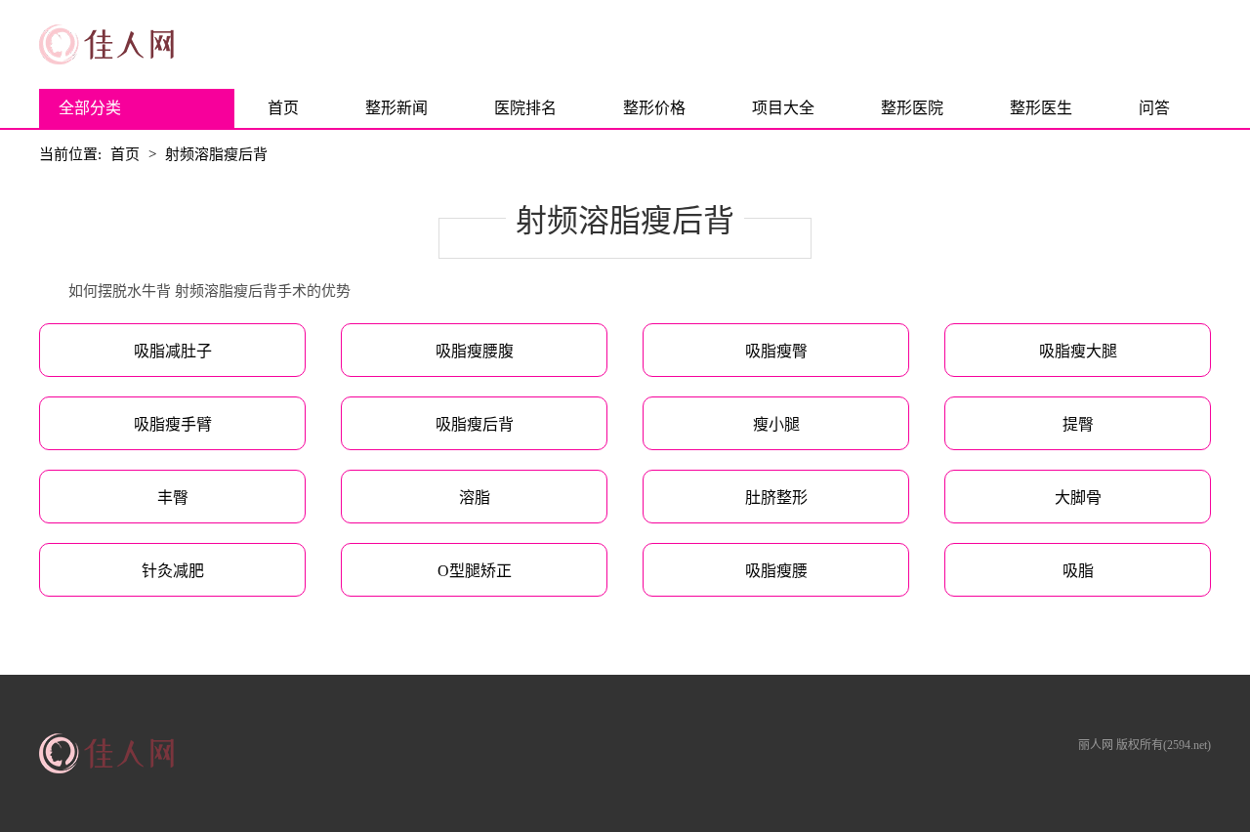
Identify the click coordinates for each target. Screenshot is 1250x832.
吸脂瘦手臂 (173, 424)
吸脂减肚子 (173, 351)
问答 (1154, 108)
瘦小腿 (776, 424)
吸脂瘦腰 (776, 570)
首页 (283, 108)
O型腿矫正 (475, 570)
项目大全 (783, 108)
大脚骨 (1078, 497)
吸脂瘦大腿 (1078, 351)
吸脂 (1078, 570)
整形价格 (654, 108)
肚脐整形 (776, 497)
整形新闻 (396, 108)
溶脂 (474, 497)
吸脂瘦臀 (776, 351)
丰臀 (172, 497)
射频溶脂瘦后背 (216, 154)
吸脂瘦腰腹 (475, 351)
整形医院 (912, 108)
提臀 (1078, 424)
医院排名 (525, 108)
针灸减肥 (173, 570)
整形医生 (1041, 108)
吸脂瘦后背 (475, 424)
